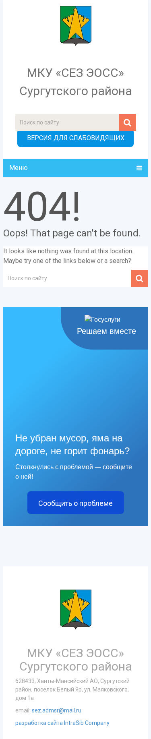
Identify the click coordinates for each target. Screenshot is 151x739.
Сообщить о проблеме (75, 503)
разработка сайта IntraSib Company (62, 723)
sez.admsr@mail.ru (56, 710)
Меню (18, 168)
